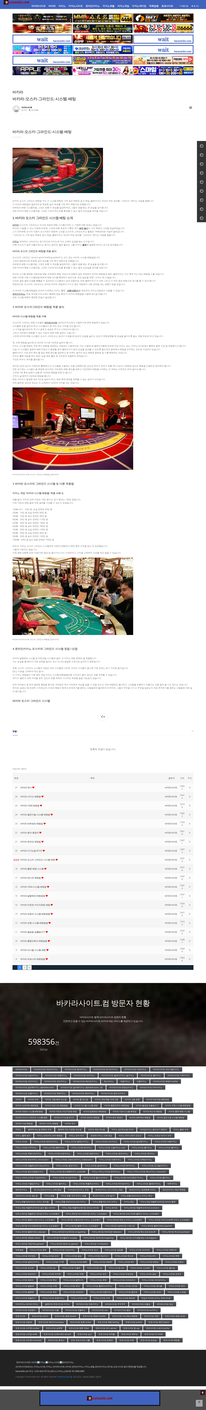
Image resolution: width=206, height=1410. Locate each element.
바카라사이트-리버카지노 (151, 1087)
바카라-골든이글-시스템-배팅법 (35, 814)
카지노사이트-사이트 (128, 1286)
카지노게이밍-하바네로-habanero (107, 1231)
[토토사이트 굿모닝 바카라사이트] (163, 60)
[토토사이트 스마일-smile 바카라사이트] (163, 70)
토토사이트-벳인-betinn (158, 1322)
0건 (25, 110)
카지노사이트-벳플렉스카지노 (86, 1183)
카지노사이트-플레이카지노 (149, 1183)
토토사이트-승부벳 (54, 1328)
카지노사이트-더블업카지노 (28, 1183)
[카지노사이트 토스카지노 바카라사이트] (103, 49)
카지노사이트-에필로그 (26, 1298)
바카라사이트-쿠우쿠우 (115, 1304)
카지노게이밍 (139, 6)
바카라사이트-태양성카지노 (121, 1087)
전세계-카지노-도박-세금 (101, 1135)
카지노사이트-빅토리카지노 (46, 1141)
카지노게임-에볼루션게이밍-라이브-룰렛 (158, 1201)
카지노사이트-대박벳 (102, 1262)
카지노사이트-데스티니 (98, 1256)
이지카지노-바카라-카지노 (27, 1304)
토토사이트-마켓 (126, 1340)
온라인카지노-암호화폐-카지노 (142, 1189)
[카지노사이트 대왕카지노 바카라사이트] (42, 18)
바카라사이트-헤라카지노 (83, 1093)
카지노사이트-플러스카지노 (96, 1177)
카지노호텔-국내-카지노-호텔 (73, 1195)
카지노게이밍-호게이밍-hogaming (98, 1238)
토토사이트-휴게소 (56, 1340)
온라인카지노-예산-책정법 (174, 1189)
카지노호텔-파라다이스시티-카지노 (70, 1201)
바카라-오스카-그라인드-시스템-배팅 (38, 859)
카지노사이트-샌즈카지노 (117, 1153)
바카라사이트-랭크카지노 (76, 1069)
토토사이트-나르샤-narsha (157, 1328)
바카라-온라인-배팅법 (30, 841)
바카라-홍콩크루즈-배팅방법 (34, 940)
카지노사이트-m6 (116, 1268)
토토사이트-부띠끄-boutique (51, 1322)
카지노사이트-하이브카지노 (118, 1183)
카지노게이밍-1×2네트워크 (96, 1244)
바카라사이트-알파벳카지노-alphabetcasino (35, 1087)
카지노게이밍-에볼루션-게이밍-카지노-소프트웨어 (37, 1213)
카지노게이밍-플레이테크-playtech (156, 1225)
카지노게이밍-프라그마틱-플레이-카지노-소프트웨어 (136, 1213)
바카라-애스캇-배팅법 (30, 877)
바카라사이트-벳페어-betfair (165, 1081)
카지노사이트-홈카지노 (142, 1147)
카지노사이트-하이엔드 (26, 1256)
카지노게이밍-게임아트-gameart (30, 1244)
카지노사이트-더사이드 (140, 1250)
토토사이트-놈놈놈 (148, 1340)
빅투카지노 (172, 1183)
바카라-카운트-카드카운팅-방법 (35, 904)
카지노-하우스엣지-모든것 (130, 1135)
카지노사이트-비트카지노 (59, 1153)
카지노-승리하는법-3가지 (122, 1129)
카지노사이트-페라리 (25, 1280)
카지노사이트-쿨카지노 (169, 1147)
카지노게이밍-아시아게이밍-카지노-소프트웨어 (86, 1213)
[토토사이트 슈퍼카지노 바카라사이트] (163, 28)
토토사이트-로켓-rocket (80, 1322)
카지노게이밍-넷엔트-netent (28, 1238)
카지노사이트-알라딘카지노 (28, 1262)
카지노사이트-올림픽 (25, 1286)
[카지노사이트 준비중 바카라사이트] (42, 39)
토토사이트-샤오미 (40, 1316)
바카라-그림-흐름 (132, 1099)
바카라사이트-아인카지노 (27, 1081)
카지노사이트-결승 (73, 1256)
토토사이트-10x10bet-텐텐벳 (124, 1316)
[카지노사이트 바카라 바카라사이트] (17, 6)
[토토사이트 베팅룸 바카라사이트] (42, 28)
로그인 (196, 6)
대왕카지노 (125, 1081)
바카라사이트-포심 (165, 1304)
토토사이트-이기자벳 (153, 1334)
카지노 (62, 6)
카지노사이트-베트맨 (126, 1298)
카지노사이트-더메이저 (166, 1250)
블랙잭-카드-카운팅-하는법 (69, 1129)
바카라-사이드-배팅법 (30, 796)
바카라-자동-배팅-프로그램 (106, 1099)
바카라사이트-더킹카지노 (135, 1069)
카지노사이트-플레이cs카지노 (99, 1286)
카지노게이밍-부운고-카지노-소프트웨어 (124, 1219)
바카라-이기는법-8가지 (31, 850)
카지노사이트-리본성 (174, 1262)
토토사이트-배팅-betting (108, 1322)
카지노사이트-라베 (75, 1274)
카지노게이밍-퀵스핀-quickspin (176, 1231)
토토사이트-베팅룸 (171, 1340)
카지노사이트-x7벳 (48, 1286)
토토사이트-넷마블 (106, 1334)
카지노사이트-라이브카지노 (154, 1280)
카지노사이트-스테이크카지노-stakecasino (73, 1159)
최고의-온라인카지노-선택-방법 (47, 1189)
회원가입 (184, 6)
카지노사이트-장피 (177, 1286)
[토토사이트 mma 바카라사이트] (103, 18)
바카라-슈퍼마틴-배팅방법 (27, 1105)
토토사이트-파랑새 (24, 1322)
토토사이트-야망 (151, 1316)
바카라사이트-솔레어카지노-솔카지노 (117, 1075)
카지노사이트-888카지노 (54, 1147)
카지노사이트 (76, 6)
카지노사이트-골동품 (114, 1250)
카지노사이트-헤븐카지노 (88, 1153)
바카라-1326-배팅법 (30, 805)
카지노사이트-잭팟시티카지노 (29, 1153)
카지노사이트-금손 (148, 1274)
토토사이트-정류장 (105, 1340)
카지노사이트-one (79, 1298)
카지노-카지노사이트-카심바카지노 (31, 1177)
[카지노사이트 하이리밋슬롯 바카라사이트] (103, 70)
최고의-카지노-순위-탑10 (103, 1195)
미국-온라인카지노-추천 (78, 1189)
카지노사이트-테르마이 (26, 1274)
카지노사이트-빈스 (90, 1250)
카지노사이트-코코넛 (172, 1274)
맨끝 (29, 967)
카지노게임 (123, 6)
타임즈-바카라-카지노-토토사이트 (156, 1298)
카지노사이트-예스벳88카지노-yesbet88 (67, 1171)
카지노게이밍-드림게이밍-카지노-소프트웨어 (80, 1219)
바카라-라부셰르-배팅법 (32, 823)
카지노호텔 (108, 6)
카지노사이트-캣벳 (171, 1256)
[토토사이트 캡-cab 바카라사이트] (103, 28)
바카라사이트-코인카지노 (55, 1081)
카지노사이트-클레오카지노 (77, 1141)
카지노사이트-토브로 (25, 1268)
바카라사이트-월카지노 (151, 1075)
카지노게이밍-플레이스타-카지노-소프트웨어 (35, 1219)
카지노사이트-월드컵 (166, 1268)
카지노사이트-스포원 (177, 1292)
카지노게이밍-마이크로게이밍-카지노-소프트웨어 (37, 1225)
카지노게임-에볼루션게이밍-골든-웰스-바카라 (35, 1207)
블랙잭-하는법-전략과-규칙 (39, 1129)
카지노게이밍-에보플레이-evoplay (62, 1238)
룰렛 (84, 244)
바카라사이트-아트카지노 (87, 1304)
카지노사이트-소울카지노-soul (112, 1147)
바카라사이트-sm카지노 (84, 1075)
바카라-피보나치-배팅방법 (33, 959)
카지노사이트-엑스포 (124, 1256)
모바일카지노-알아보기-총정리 (153, 1129)
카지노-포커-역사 (76, 1135)
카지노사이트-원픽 (38, 1250)
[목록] (190, 107)
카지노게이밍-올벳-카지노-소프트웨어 (81, 1225)
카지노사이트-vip (47, 1268)
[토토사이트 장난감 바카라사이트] (103, 60)
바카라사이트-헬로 (122, 1310)
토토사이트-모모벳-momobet (28, 1340)
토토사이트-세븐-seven (175, 1316)
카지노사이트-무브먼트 (123, 1274)
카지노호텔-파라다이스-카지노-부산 (136, 1195)
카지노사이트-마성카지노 (64, 1250)
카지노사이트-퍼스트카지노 (65, 1177)
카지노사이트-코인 (98, 1274)
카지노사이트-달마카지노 (96, 1165)
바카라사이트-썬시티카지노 (105, 1069)
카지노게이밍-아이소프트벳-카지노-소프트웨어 (169, 1219)
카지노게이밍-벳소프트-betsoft (141, 1231)
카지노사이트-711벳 (55, 1262)
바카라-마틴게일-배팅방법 (157, 1099)
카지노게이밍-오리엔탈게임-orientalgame (138, 1238)
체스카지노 (109, 1081)
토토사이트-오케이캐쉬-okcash (57, 1334)
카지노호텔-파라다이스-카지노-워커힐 (32, 1201)
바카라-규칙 (33, 1099)
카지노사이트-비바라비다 (124, 1280)
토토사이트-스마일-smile (26, 1334)
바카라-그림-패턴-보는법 (56, 1099)
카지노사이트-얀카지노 (145, 1153)
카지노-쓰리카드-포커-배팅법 (49, 1135)
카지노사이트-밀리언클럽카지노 (30, 1171)
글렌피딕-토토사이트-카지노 (57, 1304)
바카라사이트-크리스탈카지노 (166, 1069)
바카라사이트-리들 (50, 1310)
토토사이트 (167, 6)
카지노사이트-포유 (50, 1256)
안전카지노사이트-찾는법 (27, 1195)
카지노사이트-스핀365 (140, 1268)
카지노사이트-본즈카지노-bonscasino (32, 1159)
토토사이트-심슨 (85, 1334)
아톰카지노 (142, 1081)
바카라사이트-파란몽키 (26, 1310)
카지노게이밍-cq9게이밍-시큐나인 (120, 1225)
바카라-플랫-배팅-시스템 (32, 868)
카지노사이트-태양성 (149, 1262)
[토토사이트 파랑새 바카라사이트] (42, 49)
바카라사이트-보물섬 (141, 1304)
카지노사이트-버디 (148, 1256)
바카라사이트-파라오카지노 (46, 1069)
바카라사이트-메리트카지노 (85, 1081)
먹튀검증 (153, 6)
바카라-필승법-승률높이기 (33, 931)
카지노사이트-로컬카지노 (53, 1298)
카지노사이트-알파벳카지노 (136, 1141)
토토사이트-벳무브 (129, 1334)
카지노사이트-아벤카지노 (166, 1141)
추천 (190, 778)
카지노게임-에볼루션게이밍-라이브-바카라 (80, 1207)
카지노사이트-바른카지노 (101, 1292)
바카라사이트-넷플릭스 (75, 1310)
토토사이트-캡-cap (131, 1328)
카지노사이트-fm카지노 (81, 1147)
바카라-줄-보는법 (80, 1099)
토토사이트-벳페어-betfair (94, 1316)
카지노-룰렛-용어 (23, 1135)
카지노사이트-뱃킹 (48, 1292)
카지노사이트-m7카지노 (26, 1147)
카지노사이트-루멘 (98, 1280)
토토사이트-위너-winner (106, 1328)
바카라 (52, 6)
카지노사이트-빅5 (126, 1262)
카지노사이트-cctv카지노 (106, 1141)
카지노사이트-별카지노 (56, 1183)
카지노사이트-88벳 (78, 1262)
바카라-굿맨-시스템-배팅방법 (34, 922)
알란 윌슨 (83, 228)
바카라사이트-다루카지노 (179, 1075)
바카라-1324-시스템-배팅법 (33, 886)
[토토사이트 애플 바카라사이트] (42, 70)
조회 (182, 778)
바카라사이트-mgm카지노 (27, 1075)
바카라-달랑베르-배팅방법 (33, 895)
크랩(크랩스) (73, 290)
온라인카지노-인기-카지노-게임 (109, 1189)
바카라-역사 (26, 787)
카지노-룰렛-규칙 (180, 1129)
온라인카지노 (93, 6)
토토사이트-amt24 (134, 1322)
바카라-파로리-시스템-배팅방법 (35, 913)
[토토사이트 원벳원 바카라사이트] (163, 18)
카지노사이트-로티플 (153, 1286)
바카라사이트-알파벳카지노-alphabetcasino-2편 (82, 1087)
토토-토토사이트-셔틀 (80, 1340)
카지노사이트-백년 (48, 1280)
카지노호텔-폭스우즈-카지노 (105, 1201)
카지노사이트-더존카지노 (110, 1159)
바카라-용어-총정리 (29, 832)
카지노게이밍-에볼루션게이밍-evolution (141, 1207)
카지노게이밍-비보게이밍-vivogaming (68, 1231)
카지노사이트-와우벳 (51, 1274)
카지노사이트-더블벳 (71, 1268)
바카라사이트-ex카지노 (147, 1310)
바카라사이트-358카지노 (55, 1093)
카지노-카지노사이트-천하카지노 (106, 1171)
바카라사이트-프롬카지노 (27, 1093)
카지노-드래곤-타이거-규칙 (159, 1135)
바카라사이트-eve (100, 1310)
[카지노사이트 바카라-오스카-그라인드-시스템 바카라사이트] (103, 428)
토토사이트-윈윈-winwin (65, 1316)
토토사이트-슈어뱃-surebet (27, 1328)
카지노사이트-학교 (71, 1286)
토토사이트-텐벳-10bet (79, 1328)
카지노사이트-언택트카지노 (140, 1159)
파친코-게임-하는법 (96, 1129)
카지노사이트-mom (152, 1292)
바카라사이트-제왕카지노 (56, 1075)
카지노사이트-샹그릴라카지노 (155, 1165)
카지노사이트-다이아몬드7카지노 (128, 1177)
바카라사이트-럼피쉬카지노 (113, 1093)
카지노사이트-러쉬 (102, 1298)
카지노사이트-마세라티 (73, 1292)
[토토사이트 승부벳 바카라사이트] (103, 39)
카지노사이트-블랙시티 (73, 1280)
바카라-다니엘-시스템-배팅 (33, 950)
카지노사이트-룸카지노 (160, 1177)
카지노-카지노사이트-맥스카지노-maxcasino (146, 1171)
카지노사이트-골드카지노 (67, 1165)
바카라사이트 (39, 6)
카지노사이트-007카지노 (124, 1165)
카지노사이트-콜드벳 (128, 1292)
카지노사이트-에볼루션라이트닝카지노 (32, 1165)
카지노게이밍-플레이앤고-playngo (31, 1231)
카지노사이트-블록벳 (25, 1292)
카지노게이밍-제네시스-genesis (64, 1244)
